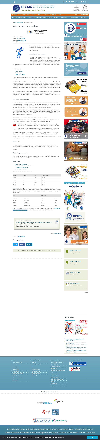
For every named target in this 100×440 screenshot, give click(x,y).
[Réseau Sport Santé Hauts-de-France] (46, 414)
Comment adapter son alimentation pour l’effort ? (76, 350)
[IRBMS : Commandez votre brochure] (76, 335)
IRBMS (15, 14)
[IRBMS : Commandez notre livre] (76, 93)
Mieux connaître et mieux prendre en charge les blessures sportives (76, 342)
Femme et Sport (31, 17)
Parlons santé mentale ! (36, 371)
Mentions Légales (16, 375)
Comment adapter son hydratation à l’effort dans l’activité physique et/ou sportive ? (76, 348)
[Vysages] (59, 402)
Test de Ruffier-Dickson (20, 74)
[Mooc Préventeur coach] (76, 138)
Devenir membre (16, 369)
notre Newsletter (21, 236)
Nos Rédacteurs (16, 371)
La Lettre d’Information (17, 364)
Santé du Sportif (21, 17)
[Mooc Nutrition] (76, 160)
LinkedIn (29, 244)
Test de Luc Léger (19, 71)
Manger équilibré (54, 383)
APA (32, 367)
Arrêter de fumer (54, 372)
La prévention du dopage (71, 352)
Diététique (56, 17)
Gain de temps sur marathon (21, 164)
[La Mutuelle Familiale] (59, 422)
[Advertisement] (76, 304)
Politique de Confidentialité (18, 373)
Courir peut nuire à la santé (21, 169)
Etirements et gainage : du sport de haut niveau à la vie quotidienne (76, 345)
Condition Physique (20, 22)
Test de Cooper (18, 73)
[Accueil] (12, 15)
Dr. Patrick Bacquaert (21, 38)
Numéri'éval (48, 14)
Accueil (14, 22)
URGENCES (83, 17)
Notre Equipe (15, 367)
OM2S (60, 14)
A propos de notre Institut (17, 362)
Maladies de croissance (55, 366)
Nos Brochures (69, 317)
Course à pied (20, 41)
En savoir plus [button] (61, 437)
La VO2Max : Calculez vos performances (24, 165)
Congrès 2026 (22, 14)
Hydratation (53, 381)
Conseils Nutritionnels (55, 377)
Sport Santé (14, 17)
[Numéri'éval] (74, 210)
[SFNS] (55, 414)
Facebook (22, 244)
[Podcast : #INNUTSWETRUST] (76, 105)
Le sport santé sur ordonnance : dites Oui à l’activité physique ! (75, 339)
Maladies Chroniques (36, 369)
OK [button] (92, 437)
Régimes (52, 385)
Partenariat (41, 14)
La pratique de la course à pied (22, 167)
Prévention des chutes (36, 373)
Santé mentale (64, 17)
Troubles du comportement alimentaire (58, 370)
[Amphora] (41, 422)
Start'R (54, 14)
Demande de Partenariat (17, 377)
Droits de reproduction (57, 233)
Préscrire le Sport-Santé (36, 364)
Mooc (29, 14)
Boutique (34, 14)
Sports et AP (39, 17)
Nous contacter (15, 380)
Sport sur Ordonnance (48, 17)
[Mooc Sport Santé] (76, 244)
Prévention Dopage (74, 17)
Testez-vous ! (34, 375)
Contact (77, 14)
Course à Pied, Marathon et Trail (57, 379)
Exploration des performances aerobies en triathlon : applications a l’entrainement (33, 222)
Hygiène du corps (54, 368)
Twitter (15, 244)
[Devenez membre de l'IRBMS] (76, 75)
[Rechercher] (14, 3)
